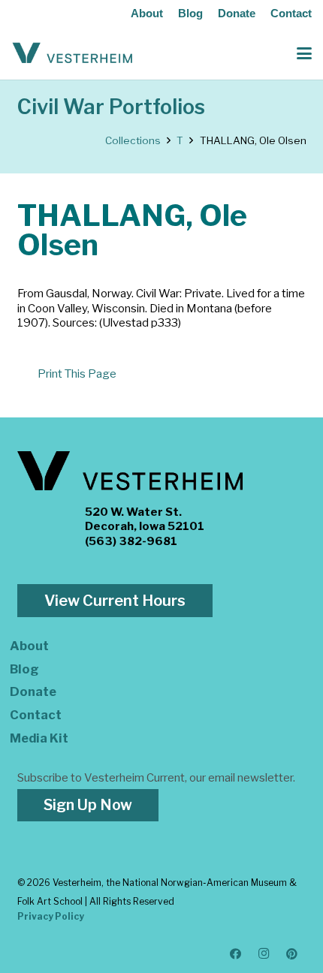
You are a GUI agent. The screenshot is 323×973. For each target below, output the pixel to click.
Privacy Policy (50, 916)
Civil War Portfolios (111, 107)
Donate (236, 13)
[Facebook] (236, 954)
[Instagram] (264, 954)
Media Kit (39, 738)
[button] (304, 53)
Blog (190, 13)
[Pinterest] (292, 954)
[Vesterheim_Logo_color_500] (72, 53)
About (147, 13)
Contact (291, 13)
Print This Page (77, 374)
